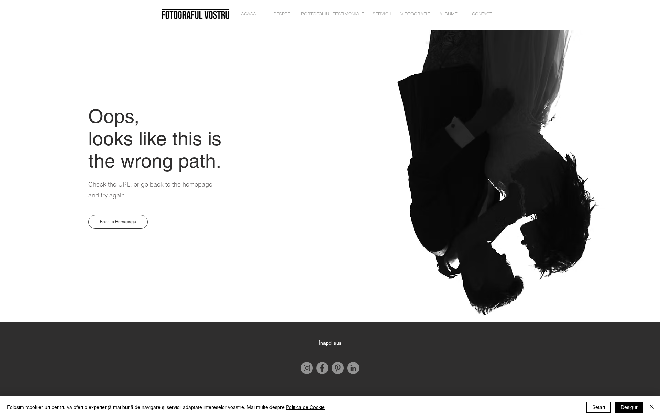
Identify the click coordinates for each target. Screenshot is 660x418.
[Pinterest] (338, 368)
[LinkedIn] (353, 368)
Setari (598, 407)
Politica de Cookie (305, 407)
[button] (118, 222)
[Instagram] (307, 368)
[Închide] (652, 407)
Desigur (629, 407)
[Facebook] (322, 368)
